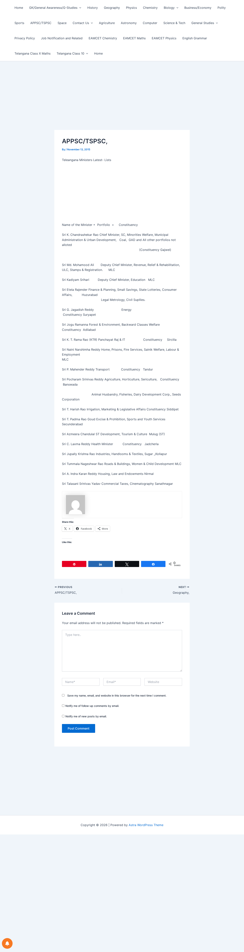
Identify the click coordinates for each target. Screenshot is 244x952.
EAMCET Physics (164, 38)
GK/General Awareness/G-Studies (53, 8)
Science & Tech (174, 23)
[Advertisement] (122, 101)
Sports (19, 23)
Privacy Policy (24, 38)
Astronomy (129, 23)
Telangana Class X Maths (32, 53)
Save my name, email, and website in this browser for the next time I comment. (116, 695)
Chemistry (150, 8)
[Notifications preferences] (7, 943)
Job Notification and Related (62, 38)
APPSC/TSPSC (40, 23)
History (92, 8)
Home (18, 8)
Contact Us (81, 23)
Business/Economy (197, 8)
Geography (112, 8)
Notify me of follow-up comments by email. (92, 705)
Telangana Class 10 (70, 53)
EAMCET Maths (134, 38)
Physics (131, 8)
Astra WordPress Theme (146, 825)
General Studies (202, 23)
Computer (150, 23)
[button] (79, 7)
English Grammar (194, 38)
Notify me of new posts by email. (86, 716)
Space (62, 23)
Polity (222, 8)
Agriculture (107, 23)
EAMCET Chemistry (103, 38)
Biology (169, 8)
